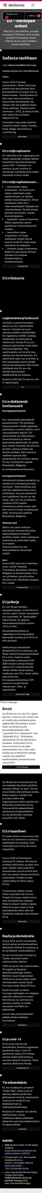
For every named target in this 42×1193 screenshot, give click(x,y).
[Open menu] (38, 5)
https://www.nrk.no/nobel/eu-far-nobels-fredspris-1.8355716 (21, 1152)
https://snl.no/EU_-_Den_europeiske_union (17, 1167)
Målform (32, 16)
